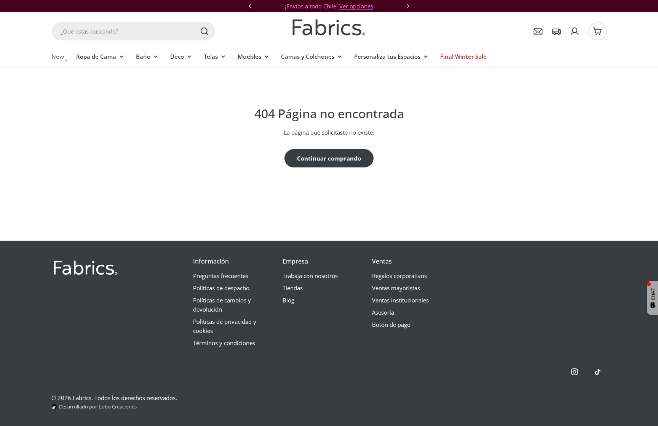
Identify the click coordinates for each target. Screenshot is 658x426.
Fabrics (82, 398)
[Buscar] (204, 31)
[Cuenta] (574, 31)
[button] (250, 6)
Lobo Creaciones (118, 406)
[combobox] (133, 31)
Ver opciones (356, 6)
